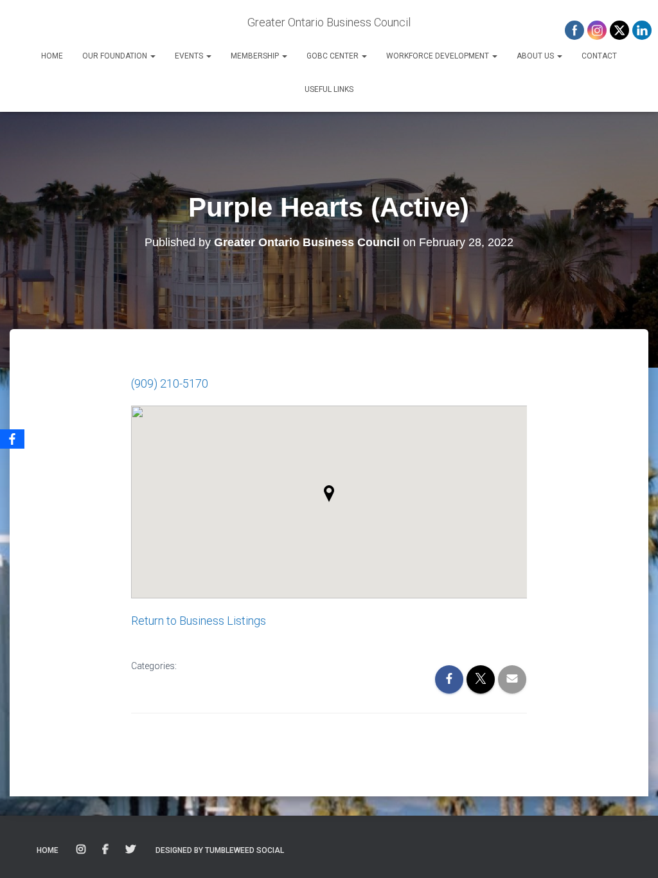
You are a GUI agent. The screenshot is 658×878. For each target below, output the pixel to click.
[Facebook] (12, 439)
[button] (152, 55)
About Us (536, 55)
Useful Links (329, 89)
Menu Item (82, 850)
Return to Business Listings (198, 620)
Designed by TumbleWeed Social (220, 850)
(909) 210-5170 (169, 383)
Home (52, 55)
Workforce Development (438, 55)
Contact (599, 55)
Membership (256, 55)
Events (190, 55)
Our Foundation (115, 55)
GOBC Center (333, 55)
